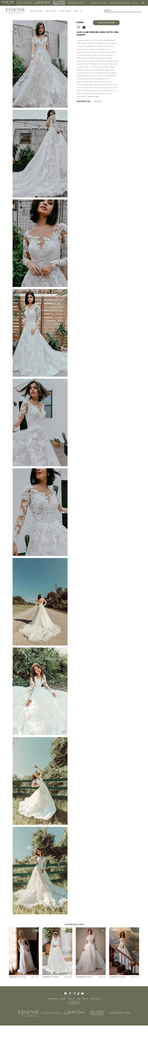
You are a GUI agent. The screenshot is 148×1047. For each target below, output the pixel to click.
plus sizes (93, 96)
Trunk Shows (65, 11)
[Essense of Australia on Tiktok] (78, 993)
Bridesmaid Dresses (120, 3)
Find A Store (51, 11)
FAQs (78, 999)
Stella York (42, 3)
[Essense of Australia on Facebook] (65, 993)
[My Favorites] (143, 3)
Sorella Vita (76, 3)
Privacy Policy (95, 999)
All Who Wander (59, 3)
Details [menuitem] (98, 101)
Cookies (85, 999)
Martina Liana (25, 3)
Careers (63, 999)
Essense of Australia (8, 3)
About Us (78, 11)
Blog (135, 3)
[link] (24, 953)
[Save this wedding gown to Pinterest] (84, 27)
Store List (71, 999)
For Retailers (53, 999)
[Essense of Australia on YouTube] (82, 993)
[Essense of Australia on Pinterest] (70, 993)
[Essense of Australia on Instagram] (74, 993)
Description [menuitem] (83, 101)
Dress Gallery (36, 11)
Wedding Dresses (99, 3)
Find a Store (106, 22)
